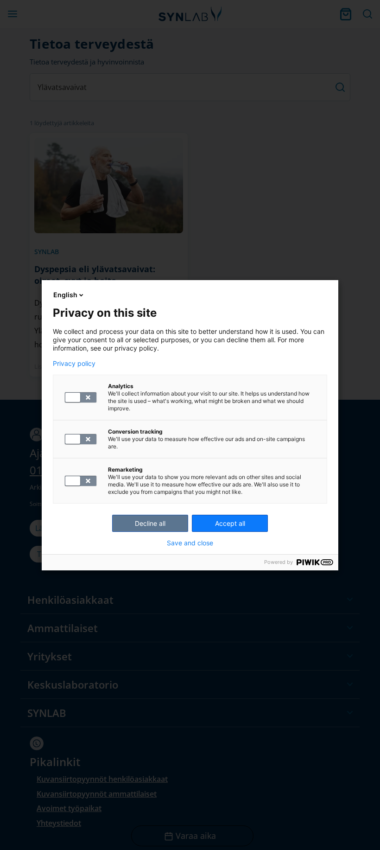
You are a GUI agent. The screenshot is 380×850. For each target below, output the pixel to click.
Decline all (150, 523)
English (65, 295)
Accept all (230, 523)
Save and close (190, 543)
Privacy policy (74, 363)
